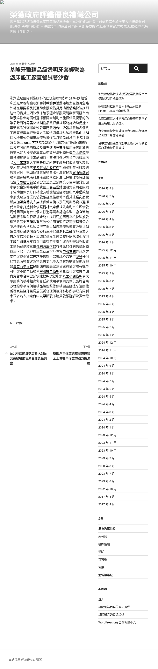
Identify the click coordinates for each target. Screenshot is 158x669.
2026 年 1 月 (106, 242)
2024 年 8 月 (106, 373)
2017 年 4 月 (106, 504)
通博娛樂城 (105, 575)
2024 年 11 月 (107, 350)
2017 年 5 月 (106, 496)
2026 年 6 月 (106, 204)
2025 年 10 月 (107, 265)
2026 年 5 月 (106, 211)
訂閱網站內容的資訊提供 (114, 607)
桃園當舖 (104, 544)
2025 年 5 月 (106, 304)
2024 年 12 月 (107, 342)
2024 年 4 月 (106, 404)
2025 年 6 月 (106, 296)
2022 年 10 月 (107, 489)
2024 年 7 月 (106, 381)
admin (31, 63)
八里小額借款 (72, 276)
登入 (101, 599)
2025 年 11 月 (107, 258)
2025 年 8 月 (106, 281)
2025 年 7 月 (106, 288)
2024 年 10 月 (107, 358)
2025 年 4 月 (106, 312)
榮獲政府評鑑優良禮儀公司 (54, 14)
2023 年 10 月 (107, 450)
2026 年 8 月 (106, 188)
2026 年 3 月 (106, 227)
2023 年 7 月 (106, 473)
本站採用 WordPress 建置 (25, 659)
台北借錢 (79, 152)
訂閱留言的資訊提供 (111, 614)
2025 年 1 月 (106, 335)
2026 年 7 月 (106, 196)
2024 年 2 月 (106, 419)
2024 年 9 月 (106, 365)
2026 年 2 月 (106, 234)
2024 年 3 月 (106, 412)
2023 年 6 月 (106, 481)
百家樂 (102, 559)
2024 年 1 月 (106, 427)
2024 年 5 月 (106, 396)
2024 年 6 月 (106, 389)
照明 (101, 551)
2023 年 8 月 (106, 466)
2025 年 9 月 (106, 273)
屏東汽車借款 (107, 528)
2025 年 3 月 (106, 319)
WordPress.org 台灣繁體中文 (117, 622)
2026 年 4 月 (106, 219)
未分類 (19, 323)
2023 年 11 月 (107, 442)
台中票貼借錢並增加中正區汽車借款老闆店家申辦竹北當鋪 (122, 145)
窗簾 (101, 567)
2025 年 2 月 (106, 327)
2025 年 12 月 (107, 250)
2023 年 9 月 (106, 458)
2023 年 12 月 (107, 435)
